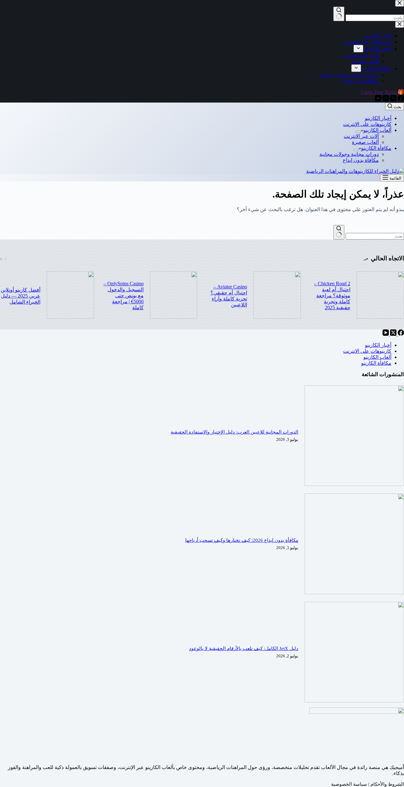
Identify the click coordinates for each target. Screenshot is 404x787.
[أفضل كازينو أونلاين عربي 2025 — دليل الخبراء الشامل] (70, 295)
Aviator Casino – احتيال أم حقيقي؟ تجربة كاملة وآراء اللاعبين (229, 295)
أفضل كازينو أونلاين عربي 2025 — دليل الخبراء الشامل (20, 296)
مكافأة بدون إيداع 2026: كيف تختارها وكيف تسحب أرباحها (241, 540)
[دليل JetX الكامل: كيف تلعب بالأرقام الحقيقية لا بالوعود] (354, 700)
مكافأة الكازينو (376, 148)
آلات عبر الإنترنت (361, 136)
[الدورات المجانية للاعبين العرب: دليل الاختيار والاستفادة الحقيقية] (354, 484)
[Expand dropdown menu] (358, 132)
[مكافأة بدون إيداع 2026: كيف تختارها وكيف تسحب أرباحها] (354, 592)
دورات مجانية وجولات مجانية (349, 154)
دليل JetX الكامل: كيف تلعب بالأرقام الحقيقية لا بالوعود (243, 648)
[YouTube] (386, 334)
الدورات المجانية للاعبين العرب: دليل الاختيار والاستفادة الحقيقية (234, 432)
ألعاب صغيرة (365, 142)
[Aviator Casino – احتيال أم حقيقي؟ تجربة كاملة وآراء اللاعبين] (277, 295)
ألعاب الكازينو (377, 130)
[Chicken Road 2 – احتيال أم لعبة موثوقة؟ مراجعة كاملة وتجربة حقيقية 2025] (380, 295)
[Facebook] (400, 334)
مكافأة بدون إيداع (361, 160)
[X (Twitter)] (392, 334)
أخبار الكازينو (378, 118)
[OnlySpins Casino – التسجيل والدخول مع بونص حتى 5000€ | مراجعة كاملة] (173, 295)
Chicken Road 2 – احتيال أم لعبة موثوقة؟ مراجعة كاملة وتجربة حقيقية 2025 (332, 295)
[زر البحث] (338, 232)
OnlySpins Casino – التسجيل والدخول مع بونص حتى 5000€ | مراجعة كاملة (124, 295)
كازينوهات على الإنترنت (367, 124)
